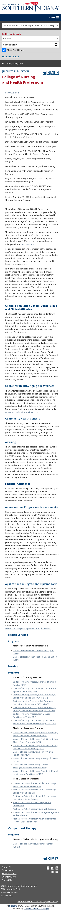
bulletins (13, 905)
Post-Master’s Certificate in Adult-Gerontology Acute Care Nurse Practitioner (34, 785)
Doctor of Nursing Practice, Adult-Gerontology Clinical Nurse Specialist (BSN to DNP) (34, 696)
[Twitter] (52, 867)
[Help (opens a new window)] (57, 73)
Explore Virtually (9, 873)
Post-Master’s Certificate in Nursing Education (34, 808)
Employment (7, 870)
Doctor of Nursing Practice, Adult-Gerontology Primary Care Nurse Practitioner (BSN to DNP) (34, 709)
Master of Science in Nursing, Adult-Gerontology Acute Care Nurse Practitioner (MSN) (35, 734)
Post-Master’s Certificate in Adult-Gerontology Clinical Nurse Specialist (34, 791)
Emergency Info (9, 876)
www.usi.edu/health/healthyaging (21, 412)
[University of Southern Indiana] (30, 6)
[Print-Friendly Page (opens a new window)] (53, 73)
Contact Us (7, 880)
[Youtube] (57, 867)
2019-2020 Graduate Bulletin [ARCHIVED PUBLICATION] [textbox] (28, 25)
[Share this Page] (49, 73)
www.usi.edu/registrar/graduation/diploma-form (28, 628)
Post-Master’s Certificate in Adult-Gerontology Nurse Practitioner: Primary (34, 798)
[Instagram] (57, 872)
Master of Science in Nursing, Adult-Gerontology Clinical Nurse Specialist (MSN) (35, 741)
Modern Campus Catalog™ (36, 908)
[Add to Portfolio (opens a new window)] (44, 73)
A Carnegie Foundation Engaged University (38, 901)
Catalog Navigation (14, 63)
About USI (6, 867)
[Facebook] (48, 867)
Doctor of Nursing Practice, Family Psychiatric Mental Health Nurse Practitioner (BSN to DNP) (34, 722)
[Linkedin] (52, 872)
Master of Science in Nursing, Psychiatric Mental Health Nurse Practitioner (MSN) (35, 773)
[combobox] (30, 25)
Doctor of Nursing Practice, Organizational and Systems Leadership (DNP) (34, 690)
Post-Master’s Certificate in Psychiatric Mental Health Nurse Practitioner (34, 820)
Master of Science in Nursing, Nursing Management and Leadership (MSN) (30, 766)
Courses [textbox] (7, 38)
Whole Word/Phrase (16, 50)
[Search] (56, 45)
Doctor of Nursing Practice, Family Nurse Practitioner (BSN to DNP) (31, 715)
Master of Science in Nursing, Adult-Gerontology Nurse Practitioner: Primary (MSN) (35, 747)
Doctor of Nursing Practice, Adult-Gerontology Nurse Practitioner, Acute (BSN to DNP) (34, 703)
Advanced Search (10, 56)
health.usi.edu (12, 92)
